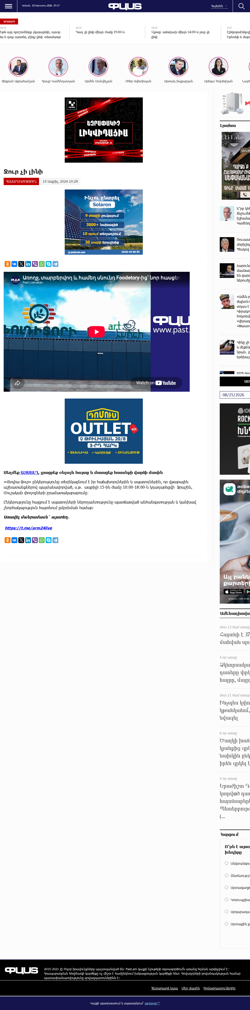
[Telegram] (55, 264)
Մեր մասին (191, 988)
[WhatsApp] (42, 264)
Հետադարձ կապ (164, 988)
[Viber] (35, 264)
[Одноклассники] (7, 264)
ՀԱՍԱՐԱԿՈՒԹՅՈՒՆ (21, 181)
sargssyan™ (152, 1003)
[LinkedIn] (28, 264)
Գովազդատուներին (219, 988)
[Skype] (49, 264)
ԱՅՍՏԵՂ (29, 472)
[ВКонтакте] (14, 264)
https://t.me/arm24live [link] (28, 528)
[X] (21, 264)
